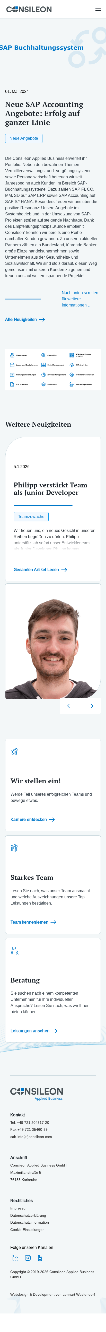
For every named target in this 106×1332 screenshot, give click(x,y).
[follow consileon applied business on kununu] (40, 1258)
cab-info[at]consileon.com (31, 1137)
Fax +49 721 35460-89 (29, 1129)
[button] (98, 9)
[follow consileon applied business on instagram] (28, 1258)
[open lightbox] (53, 369)
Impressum (19, 1208)
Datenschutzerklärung (28, 1215)
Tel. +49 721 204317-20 (29, 1122)
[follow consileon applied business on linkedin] (15, 1258)
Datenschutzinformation (29, 1222)
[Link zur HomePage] (29, 9)
